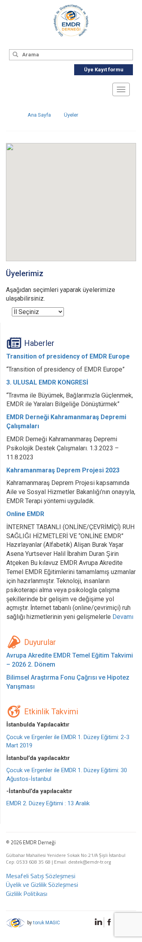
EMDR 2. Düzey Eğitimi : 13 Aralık (48, 803)
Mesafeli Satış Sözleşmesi (40, 876)
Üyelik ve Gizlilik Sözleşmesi (42, 884)
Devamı (122, 617)
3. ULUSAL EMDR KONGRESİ (47, 382)
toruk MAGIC (46, 922)
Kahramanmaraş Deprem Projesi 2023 (63, 470)
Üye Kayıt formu (103, 69)
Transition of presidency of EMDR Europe (68, 356)
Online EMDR (25, 514)
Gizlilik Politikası (26, 893)
